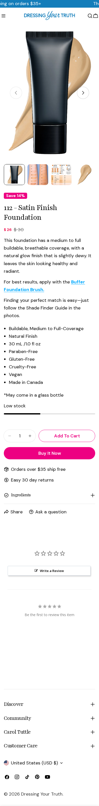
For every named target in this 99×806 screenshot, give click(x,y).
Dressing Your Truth (41, 794)
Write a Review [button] (52, 570)
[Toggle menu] (3, 16)
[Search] (90, 16)
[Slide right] (83, 93)
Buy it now (49, 453)
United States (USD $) (34, 763)
